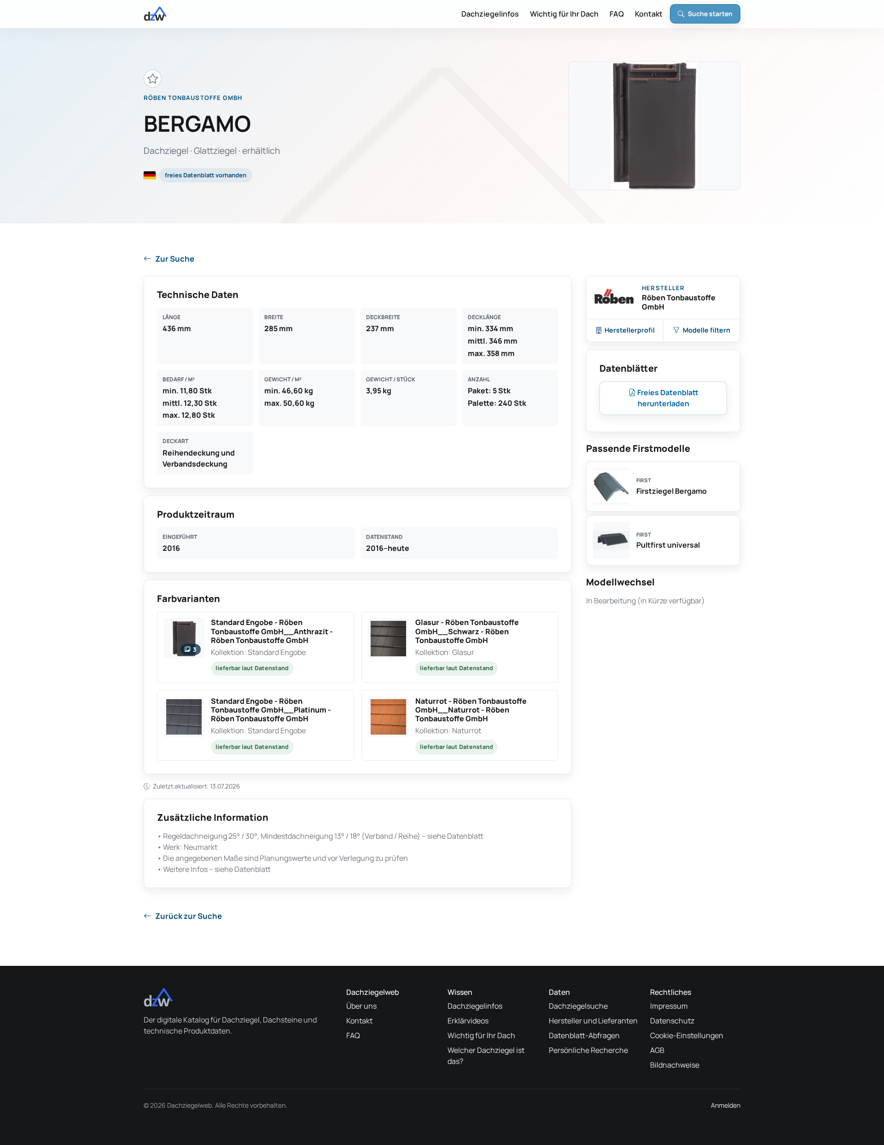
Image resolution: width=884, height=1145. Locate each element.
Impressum (669, 1006)
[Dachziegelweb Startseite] (155, 14)
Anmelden (725, 1105)
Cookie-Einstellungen (686, 1035)
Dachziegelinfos (490, 14)
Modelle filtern (706, 330)
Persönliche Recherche (588, 1050)
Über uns (361, 1006)
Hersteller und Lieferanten (593, 1021)
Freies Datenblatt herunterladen (667, 398)
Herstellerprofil (630, 330)
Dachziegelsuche (578, 1006)
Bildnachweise (674, 1065)
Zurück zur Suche (188, 916)
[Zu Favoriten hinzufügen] (153, 79)
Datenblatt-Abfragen (584, 1035)
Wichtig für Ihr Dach (564, 14)
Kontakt (649, 14)
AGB (657, 1050)
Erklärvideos (468, 1021)
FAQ (617, 14)
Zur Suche (174, 258)
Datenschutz (672, 1021)
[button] (255, 647)
